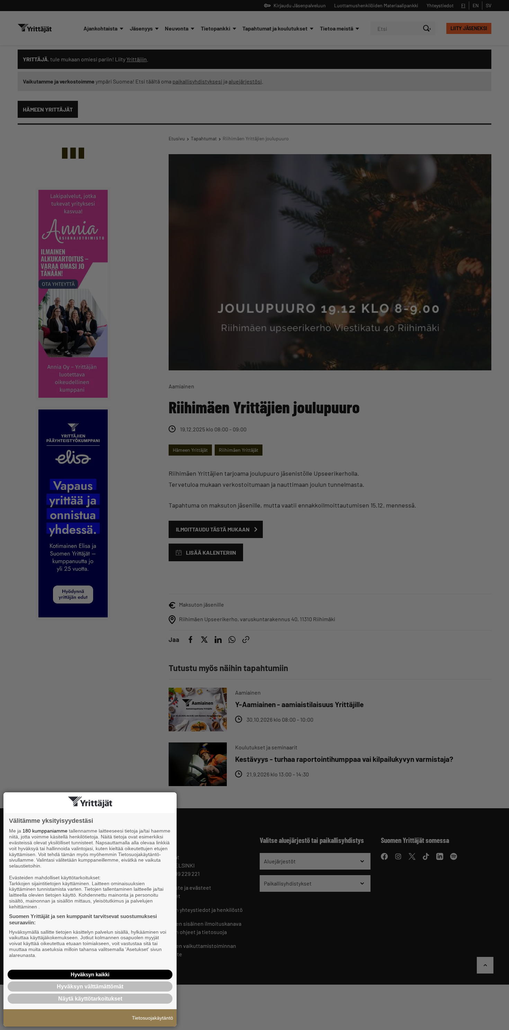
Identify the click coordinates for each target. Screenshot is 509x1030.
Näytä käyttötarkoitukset (90, 999)
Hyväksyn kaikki (90, 974)
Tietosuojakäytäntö (152, 1018)
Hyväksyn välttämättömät (90, 986)
